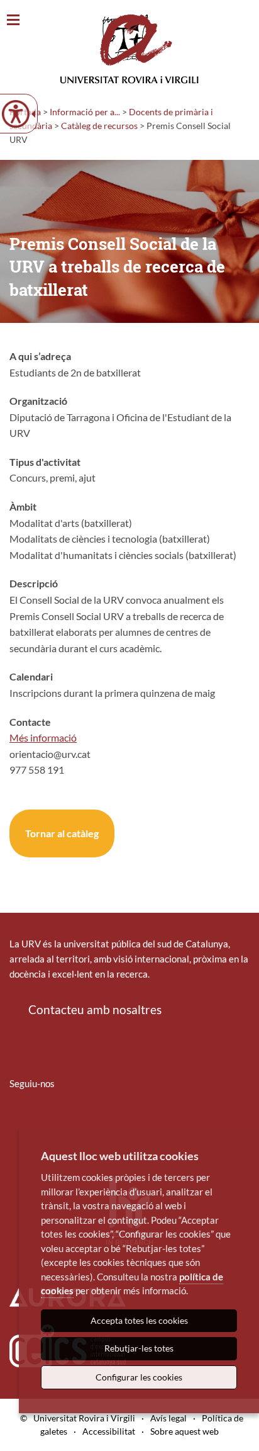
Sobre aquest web (184, 1431)
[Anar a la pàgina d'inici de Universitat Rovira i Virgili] (129, 49)
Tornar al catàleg (62, 833)
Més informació (43, 737)
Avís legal (168, 1418)
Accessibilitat (108, 1431)
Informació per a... (85, 111)
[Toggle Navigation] (13, 20)
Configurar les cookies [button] (139, 1377)
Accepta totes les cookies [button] (139, 1320)
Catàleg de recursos (99, 125)
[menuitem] (17, 1120)
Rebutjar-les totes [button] (139, 1348)
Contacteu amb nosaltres (95, 1009)
